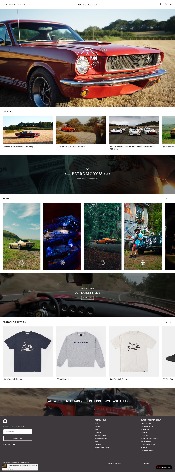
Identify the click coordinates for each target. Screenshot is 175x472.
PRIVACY (97, 441)
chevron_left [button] (167, 112)
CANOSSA (144, 432)
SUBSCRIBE (17, 438)
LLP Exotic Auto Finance (148, 450)
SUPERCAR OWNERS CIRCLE (149, 438)
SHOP (19, 4)
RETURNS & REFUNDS (101, 438)
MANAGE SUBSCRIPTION (102, 447)
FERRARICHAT (145, 429)
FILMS (6, 4)
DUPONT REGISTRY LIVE (148, 444)
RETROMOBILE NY (146, 441)
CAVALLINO (144, 435)
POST (24, 4)
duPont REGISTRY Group (13, 462)
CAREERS (98, 444)
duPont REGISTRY (146, 423)
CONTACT (98, 432)
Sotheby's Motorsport (147, 426)
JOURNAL (12, 4)
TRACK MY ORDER (100, 435)
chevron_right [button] (170, 112)
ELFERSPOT (144, 447)
